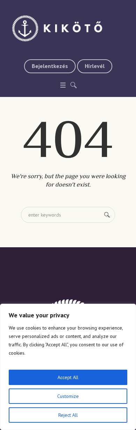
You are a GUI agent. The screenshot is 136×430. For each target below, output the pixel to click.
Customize (68, 396)
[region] (68, 367)
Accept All (68, 377)
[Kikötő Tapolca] (68, 28)
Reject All (68, 415)
